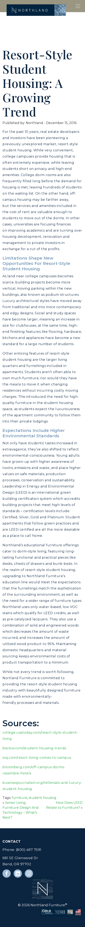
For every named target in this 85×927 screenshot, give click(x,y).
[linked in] (18, 873)
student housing (42, 798)
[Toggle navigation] (78, 6)
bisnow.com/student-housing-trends (34, 748)
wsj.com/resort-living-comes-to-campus (36, 758)
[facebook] (6, 873)
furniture (19, 798)
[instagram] (29, 873)
